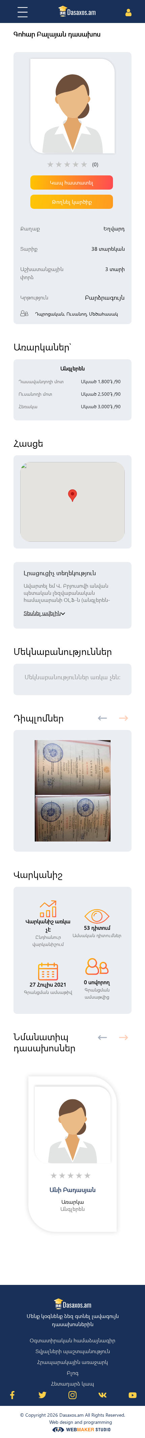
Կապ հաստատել (71, 182)
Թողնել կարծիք (72, 201)
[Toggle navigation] (22, 12)
